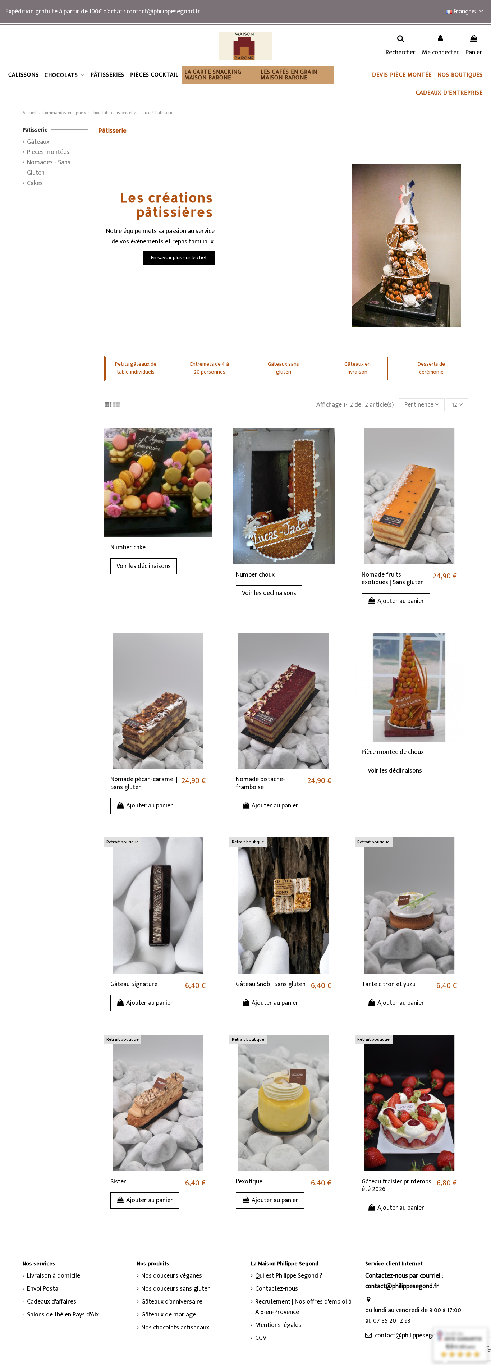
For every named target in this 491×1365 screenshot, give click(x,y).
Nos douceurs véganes (171, 1276)
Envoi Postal (43, 1289)
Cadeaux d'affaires (51, 1302)
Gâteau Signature (133, 984)
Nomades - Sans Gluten (48, 167)
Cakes (35, 183)
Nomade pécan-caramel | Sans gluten (144, 783)
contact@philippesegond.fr (412, 1335)
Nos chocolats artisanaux (175, 1328)
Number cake (128, 547)
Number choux (255, 574)
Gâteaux (38, 142)
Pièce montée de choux (393, 752)
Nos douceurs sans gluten (176, 1289)
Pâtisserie (35, 130)
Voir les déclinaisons (143, 566)
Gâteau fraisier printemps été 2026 (396, 1185)
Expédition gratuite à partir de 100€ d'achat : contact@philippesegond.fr (102, 11)
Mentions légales (278, 1325)
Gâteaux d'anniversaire (171, 1302)
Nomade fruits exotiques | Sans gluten (393, 578)
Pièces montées (48, 152)
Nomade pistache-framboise (260, 783)
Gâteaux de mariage (168, 1315)
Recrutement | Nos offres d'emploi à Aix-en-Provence (303, 1307)
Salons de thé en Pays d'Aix (63, 1315)
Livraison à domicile (53, 1276)
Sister (118, 1181)
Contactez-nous (276, 1289)
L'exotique (249, 1181)
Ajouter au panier (400, 601)
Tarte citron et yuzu (389, 984)
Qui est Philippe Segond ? (288, 1276)
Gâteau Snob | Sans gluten (271, 984)
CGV (260, 1338)
